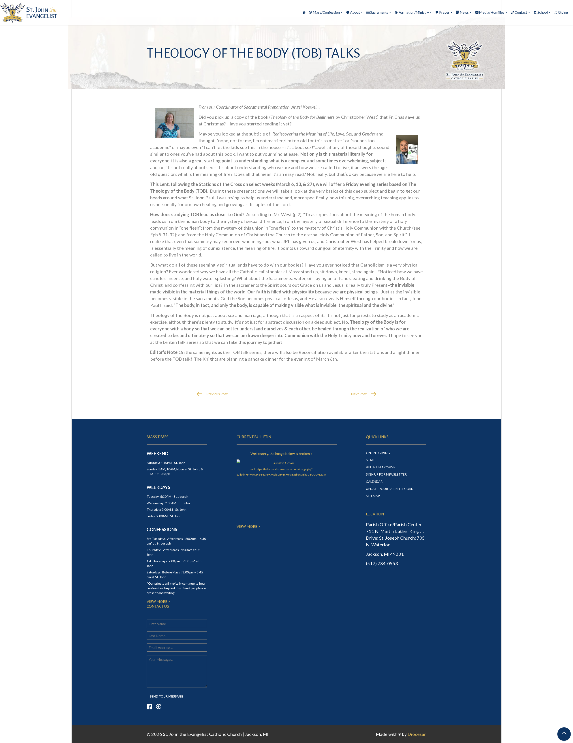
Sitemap (373, 496)
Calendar (374, 481)
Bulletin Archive (380, 467)
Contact (521, 12)
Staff (370, 460)
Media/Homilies (491, 12)
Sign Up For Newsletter (386, 474)
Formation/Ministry (413, 12)
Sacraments (379, 12)
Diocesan (417, 734)
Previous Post (217, 394)
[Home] (304, 12)
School (542, 12)
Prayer (444, 12)
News (464, 12)
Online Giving (378, 453)
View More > (158, 601)
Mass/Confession (326, 12)
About (355, 12)
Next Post (359, 394)
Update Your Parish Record (389, 489)
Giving (563, 12)
